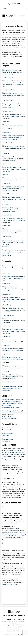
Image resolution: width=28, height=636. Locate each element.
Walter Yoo (5, 121)
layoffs (4, 454)
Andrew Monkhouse (18, 38)
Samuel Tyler (5, 246)
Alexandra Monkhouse (8, 90)
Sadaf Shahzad (6, 236)
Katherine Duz (6, 336)
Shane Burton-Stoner (8, 143)
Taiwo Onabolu (6, 164)
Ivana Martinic (6, 390)
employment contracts (12, 454)
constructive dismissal (8, 452)
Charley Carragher (7, 305)
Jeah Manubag (6, 273)
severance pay (19, 452)
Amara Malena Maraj (8, 194)
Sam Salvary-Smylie (8, 315)
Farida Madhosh (7, 215)
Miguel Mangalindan (8, 111)
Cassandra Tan (6, 441)
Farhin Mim (5, 204)
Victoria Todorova (7, 326)
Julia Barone (5, 345)
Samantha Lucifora (7, 100)
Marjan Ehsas (6, 283)
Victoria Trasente (6, 255)
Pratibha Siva (6, 225)
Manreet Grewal (6, 430)
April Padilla (5, 362)
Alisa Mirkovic (6, 153)
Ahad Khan (5, 371)
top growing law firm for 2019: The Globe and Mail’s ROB (14, 536)
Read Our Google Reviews (14, 631)
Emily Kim (5, 174)
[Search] (26, 8)
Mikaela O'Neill (6, 294)
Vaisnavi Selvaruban (8, 382)
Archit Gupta (6, 183)
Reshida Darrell (6, 132)
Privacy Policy (9, 635)
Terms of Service (18, 635)
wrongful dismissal (16, 450)
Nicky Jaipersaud (6, 435)
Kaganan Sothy (6, 354)
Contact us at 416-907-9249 (14, 627)
